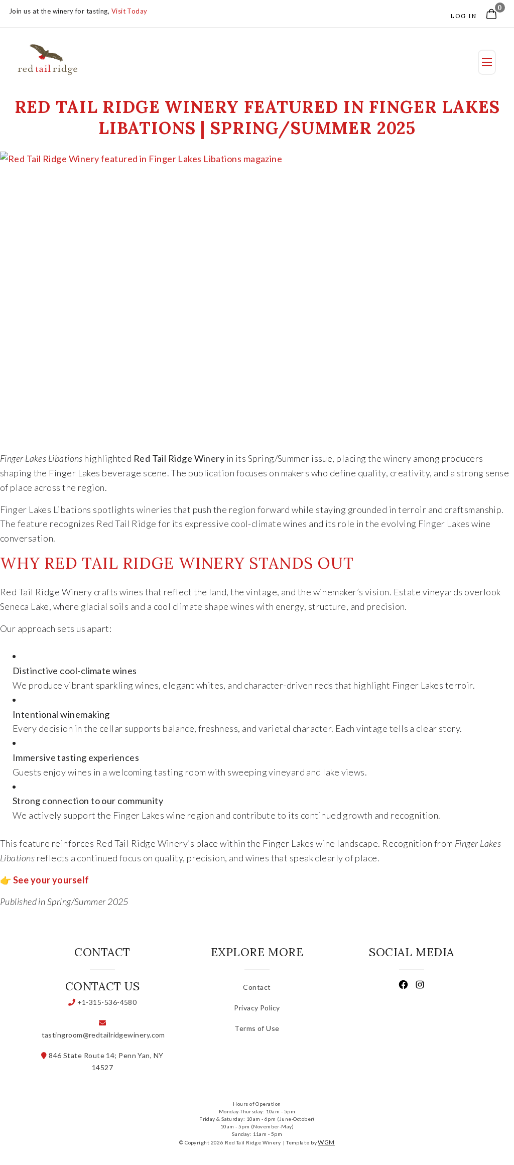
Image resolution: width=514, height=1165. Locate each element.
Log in (463, 16)
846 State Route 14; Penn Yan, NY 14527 (105, 1061)
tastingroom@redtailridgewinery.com (102, 1034)
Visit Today (129, 11)
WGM (326, 1142)
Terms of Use (256, 1028)
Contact (257, 987)
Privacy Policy (257, 1007)
